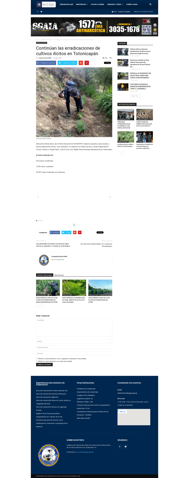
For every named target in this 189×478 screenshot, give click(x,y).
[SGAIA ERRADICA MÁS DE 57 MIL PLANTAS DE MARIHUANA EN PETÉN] (100, 288)
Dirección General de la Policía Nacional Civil (51, 390)
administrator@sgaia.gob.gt (127, 393)
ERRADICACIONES (41, 43)
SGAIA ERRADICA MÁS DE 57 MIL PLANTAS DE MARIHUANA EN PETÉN (99, 300)
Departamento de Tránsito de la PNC (49, 417)
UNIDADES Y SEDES (114, 4)
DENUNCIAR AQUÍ (66, 4)
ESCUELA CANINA (97, 4)
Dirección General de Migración (47, 397)
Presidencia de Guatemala (86, 389)
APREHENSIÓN (122, 119)
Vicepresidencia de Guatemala (87, 392)
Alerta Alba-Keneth (83, 418)
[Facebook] (37, 12)
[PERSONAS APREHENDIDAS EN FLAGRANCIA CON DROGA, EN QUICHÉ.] (125, 114)
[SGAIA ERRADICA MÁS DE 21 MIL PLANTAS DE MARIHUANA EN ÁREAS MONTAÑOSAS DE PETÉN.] (48, 288)
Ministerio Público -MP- (85, 402)
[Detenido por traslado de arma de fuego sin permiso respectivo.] (144, 137)
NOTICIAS (139, 141)
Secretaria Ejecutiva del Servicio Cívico (49, 420)
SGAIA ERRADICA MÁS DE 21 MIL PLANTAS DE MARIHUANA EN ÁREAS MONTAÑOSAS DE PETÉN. (47, 300)
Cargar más (134, 96)
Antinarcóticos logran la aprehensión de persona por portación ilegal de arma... (140, 51)
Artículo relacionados (44, 275)
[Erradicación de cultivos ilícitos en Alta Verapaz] (125, 137)
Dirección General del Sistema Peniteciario (51, 394)
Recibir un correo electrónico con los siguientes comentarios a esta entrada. (62, 358)
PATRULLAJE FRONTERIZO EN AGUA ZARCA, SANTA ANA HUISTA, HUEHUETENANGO (140, 75)
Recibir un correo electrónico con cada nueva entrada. (55, 361)
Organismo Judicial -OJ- (85, 398)
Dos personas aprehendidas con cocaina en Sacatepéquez (96, 245)
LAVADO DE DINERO (142, 119)
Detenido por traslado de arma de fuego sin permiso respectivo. (144, 146)
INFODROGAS (81, 4)
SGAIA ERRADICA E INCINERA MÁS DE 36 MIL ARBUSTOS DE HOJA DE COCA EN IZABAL (73, 300)
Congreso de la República (86, 395)
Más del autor (59, 275)
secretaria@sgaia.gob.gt (84, 452)
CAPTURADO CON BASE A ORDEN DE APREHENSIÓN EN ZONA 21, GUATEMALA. (140, 86)
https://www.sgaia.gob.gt (57, 259)
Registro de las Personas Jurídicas (48, 413)
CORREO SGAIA (131, 4)
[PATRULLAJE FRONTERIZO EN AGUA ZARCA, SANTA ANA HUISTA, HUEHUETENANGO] (122, 76)
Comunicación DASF (45, 58)
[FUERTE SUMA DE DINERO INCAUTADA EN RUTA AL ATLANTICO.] (144, 114)
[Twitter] (41, 12)
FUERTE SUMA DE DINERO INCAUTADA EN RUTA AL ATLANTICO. (144, 124)
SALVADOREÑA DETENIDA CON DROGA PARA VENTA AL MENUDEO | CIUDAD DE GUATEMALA (53, 245)
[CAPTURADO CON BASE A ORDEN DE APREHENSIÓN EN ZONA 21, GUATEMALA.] (122, 87)
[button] (150, 4)
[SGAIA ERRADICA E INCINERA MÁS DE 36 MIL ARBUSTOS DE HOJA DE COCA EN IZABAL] (74, 288)
